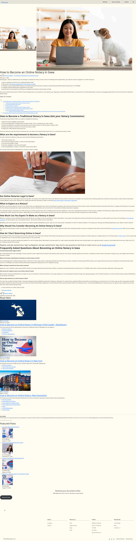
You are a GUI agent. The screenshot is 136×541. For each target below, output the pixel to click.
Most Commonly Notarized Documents (12, 442)
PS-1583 (94, 528)
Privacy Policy (129, 539)
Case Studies (117, 523)
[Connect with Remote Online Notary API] (7, 464)
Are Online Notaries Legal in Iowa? (13, 104)
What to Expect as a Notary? (12, 105)
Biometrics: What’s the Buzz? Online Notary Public (15, 474)
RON (71, 523)
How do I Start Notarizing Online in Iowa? (15, 110)
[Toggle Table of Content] (1, 99)
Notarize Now (6, 497)
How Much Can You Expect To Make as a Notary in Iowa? (18, 107)
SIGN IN (126, 2)
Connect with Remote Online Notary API (13, 458)
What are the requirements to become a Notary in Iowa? (18, 102)
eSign (71, 528)
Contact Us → (117, 528)
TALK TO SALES (116, 2)
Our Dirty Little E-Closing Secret (10, 427)
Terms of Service (120, 539)
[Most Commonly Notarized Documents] (7, 448)
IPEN (71, 530)
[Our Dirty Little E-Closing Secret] (7, 433)
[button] (1, 46)
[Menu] (133, 2)
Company (49, 523)
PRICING (105, 2)
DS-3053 (94, 530)
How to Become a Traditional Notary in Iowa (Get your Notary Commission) (21, 101)
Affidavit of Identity (96, 523)
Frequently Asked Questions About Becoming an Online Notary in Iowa (20, 113)
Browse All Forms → (97, 532)
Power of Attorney (96, 525)
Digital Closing (73, 525)
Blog (115, 525)
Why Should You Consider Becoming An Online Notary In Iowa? (19, 108)
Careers (49, 525)
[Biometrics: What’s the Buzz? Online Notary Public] (7, 480)
